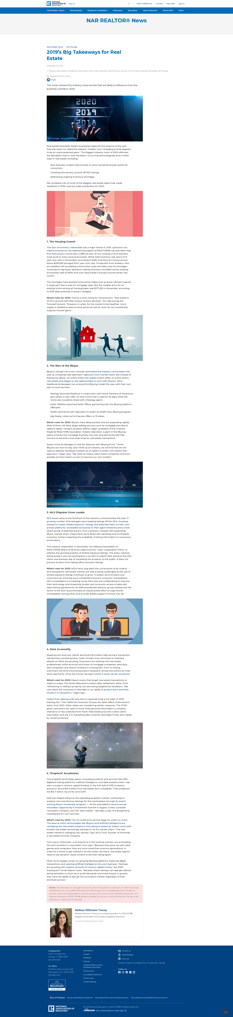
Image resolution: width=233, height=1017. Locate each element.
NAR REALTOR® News (116, 20)
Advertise (87, 958)
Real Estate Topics (55, 10)
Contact (159, 4)
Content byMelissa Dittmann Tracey (89, 921)
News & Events (150, 10)
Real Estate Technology (158, 71)
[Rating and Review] (56, 990)
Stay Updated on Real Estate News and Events (149, 998)
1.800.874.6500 (127, 955)
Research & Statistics (97, 10)
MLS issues (52, 518)
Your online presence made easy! (111, 1010)
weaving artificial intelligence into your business (91, 864)
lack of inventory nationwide (67, 247)
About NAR (168, 10)
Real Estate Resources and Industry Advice (111, 998)
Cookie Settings (89, 982)
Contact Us (126, 951)
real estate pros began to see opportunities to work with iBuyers (81, 381)
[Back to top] (225, 1012)
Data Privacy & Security (117, 71)
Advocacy (117, 10)
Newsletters (88, 950)
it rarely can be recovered (115, 674)
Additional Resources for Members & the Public (93, 966)
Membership (76, 10)
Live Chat (125, 959)
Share (53, 80)
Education (132, 10)
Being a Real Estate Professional (63, 71)
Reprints (86, 961)
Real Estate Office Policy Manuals (92, 71)
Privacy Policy (88, 971)
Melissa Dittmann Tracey (60, 76)
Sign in (182, 4)
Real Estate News (55, 47)
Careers (86, 954)
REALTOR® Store (144, 4)
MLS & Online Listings (137, 71)
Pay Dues (170, 4)
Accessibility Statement (92, 975)
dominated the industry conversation (105, 371)
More (181, 10)
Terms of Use (88, 978)
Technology (71, 47)
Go (128, 3)
